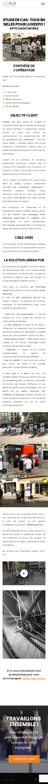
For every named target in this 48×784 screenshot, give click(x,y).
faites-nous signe (33, 678)
